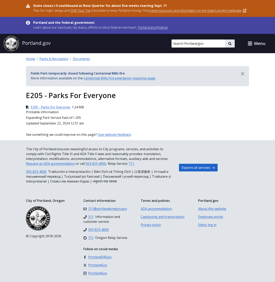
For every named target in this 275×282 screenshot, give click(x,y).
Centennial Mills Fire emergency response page (119, 78)
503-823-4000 (96, 163)
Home (30, 59)
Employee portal (210, 217)
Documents (81, 59)
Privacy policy (151, 225)
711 (131, 163)
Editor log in (207, 225)
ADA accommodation (156, 208)
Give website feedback (114, 134)
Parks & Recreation (53, 59)
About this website (212, 208)
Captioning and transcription (162, 217)
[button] (256, 43)
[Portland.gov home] (27, 43)
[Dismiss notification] (242, 73)
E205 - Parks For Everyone (50, 107)
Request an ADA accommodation (50, 163)
